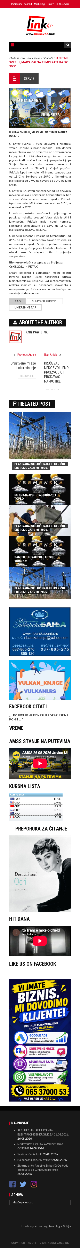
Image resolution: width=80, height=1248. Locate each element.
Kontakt (28, 4)
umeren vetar (25, 307)
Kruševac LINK (37, 332)
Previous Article (26, 354)
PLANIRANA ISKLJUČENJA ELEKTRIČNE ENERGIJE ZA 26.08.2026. (40, 466)
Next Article (50, 354)
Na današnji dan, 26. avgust (34, 1159)
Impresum (16, 4)
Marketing (39, 4)
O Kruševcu (62, 4)
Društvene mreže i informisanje (23, 365)
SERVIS (29, 78)
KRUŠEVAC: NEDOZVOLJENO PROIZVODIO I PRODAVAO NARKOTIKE (56, 372)
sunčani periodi (44, 301)
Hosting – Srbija (60, 1226)
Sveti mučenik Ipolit (30, 1154)
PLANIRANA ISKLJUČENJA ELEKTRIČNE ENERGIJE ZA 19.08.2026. (40, 528)
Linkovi (50, 4)
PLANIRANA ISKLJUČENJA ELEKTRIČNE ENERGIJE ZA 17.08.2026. (40, 590)
